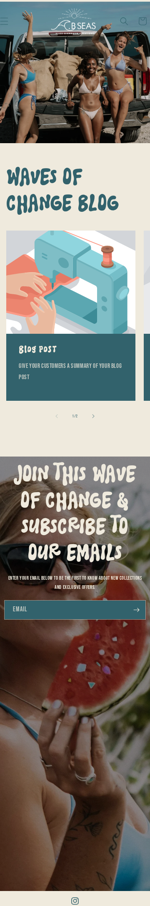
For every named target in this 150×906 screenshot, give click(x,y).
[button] (124, 21)
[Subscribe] (136, 610)
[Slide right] (93, 416)
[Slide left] (57, 416)
